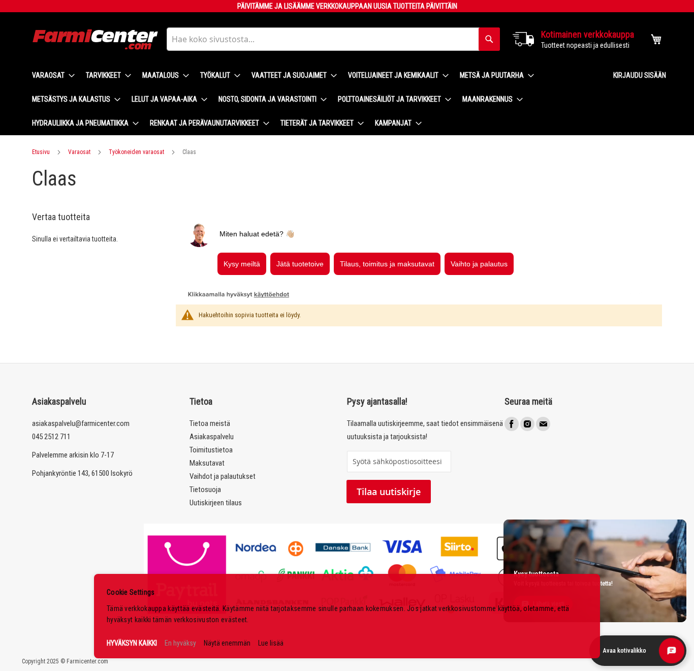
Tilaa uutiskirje (389, 491)
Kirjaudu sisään (639, 75)
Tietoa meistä (210, 423)
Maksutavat (207, 463)
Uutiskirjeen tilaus (216, 502)
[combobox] (333, 39)
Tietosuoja (205, 489)
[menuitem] (50, 75)
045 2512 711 (51, 436)
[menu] (314, 99)
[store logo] (95, 39)
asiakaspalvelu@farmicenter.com (81, 423)
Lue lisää (270, 643)
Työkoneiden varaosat (136, 152)
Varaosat (79, 152)
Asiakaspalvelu (212, 436)
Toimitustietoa (211, 449)
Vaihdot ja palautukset (223, 476)
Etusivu (41, 152)
